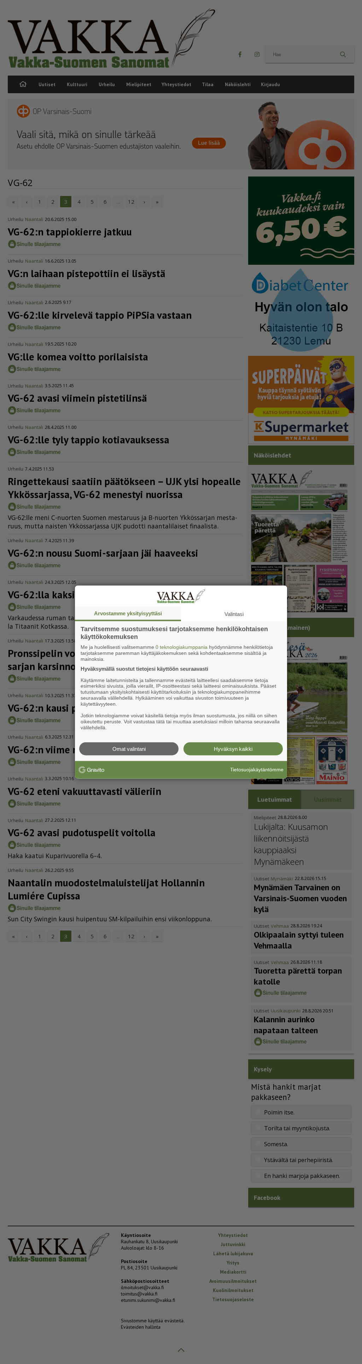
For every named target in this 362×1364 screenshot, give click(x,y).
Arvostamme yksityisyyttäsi (128, 613)
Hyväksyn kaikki (233, 749)
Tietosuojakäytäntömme (257, 769)
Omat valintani (129, 749)
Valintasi (234, 614)
